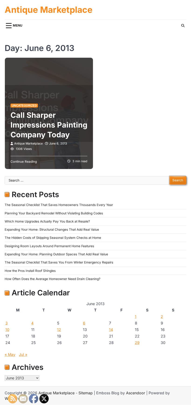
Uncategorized (24, 105)
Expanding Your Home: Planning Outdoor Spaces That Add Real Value (56, 254)
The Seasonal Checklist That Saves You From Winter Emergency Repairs (59, 262)
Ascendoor (135, 393)
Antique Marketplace (48, 10)
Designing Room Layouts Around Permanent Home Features (49, 246)
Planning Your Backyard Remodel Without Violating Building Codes (54, 213)
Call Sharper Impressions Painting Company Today (48, 125)
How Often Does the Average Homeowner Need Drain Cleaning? (52, 279)
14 (111, 329)
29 (137, 342)
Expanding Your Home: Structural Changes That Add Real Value (52, 229)
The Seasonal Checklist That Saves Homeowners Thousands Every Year (59, 205)
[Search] (182, 25)
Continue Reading (23, 161)
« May (10, 354)
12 (59, 329)
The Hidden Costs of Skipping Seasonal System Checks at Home (53, 238)
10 (7, 329)
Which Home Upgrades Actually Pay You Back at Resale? (47, 221)
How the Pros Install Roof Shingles (30, 271)
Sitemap (85, 393)
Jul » (23, 354)
